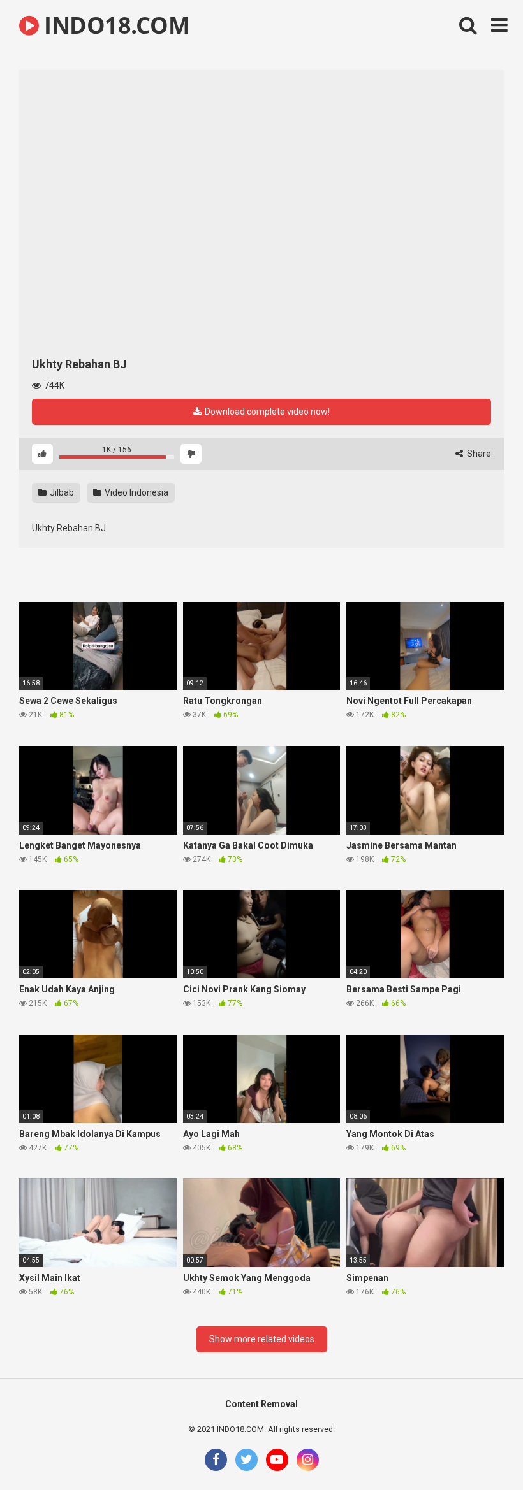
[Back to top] (480, 1451)
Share (478, 453)
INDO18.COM (114, 25)
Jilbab (61, 492)
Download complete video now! (266, 411)
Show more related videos (261, 1339)
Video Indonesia (135, 492)
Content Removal (261, 1404)
